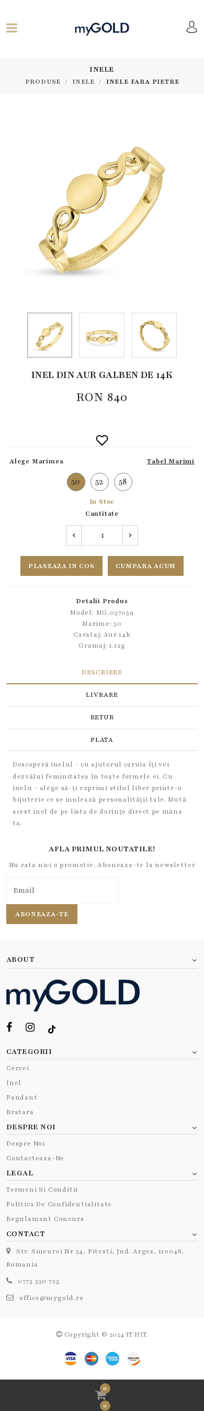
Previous (12, 207)
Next (192, 207)
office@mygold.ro (51, 1298)
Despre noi (25, 1143)
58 (123, 481)
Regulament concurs (45, 1219)
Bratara (20, 1112)
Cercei (17, 1068)
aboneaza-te (42, 914)
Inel (13, 1083)
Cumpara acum (146, 566)
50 (76, 481)
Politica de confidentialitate (59, 1204)
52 (99, 481)
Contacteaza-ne (35, 1158)
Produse (43, 81)
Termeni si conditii (42, 1189)
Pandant (22, 1097)
